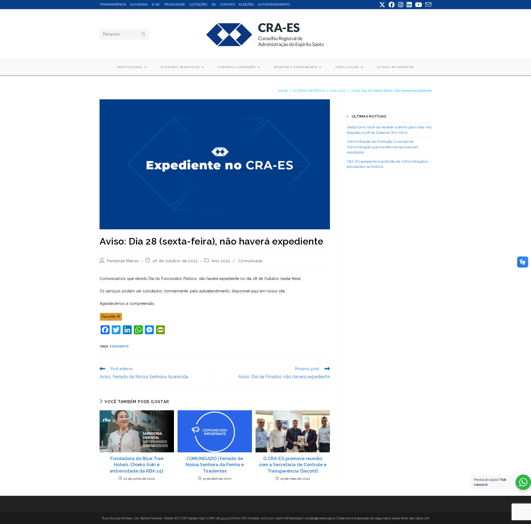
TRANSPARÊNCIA (113, 4)
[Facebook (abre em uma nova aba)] (391, 5)
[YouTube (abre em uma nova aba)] (418, 5)
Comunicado (250, 261)
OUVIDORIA (139, 4)
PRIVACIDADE (174, 4)
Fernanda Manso (123, 261)
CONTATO (227, 4)
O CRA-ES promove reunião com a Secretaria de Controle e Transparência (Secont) (293, 465)
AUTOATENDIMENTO (274, 4)
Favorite (108, 316)
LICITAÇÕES (198, 4)
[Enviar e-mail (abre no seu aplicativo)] (427, 5)
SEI (213, 4)
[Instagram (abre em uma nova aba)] (400, 5)
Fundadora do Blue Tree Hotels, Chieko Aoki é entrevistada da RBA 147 (137, 465)
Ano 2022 (221, 261)
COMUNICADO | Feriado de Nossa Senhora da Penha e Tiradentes (215, 465)
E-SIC (156, 4)
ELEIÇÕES (246, 4)
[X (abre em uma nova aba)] (382, 5)
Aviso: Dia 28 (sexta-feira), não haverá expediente (391, 91)
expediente (119, 346)
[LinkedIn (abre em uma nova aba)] (409, 5)
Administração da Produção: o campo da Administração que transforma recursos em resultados (382, 146)
